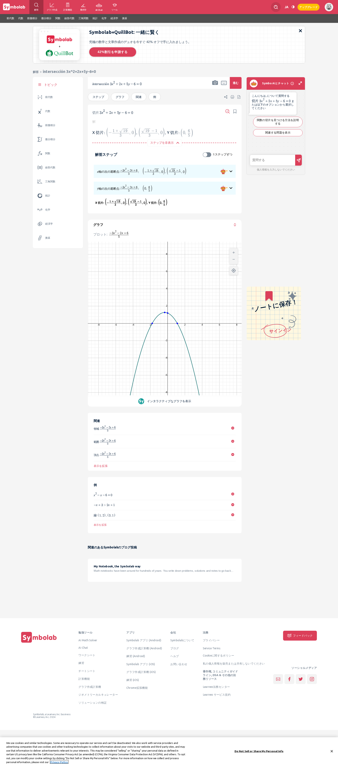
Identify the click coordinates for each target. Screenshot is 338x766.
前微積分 (50, 125)
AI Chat (83, 647)
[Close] (331, 751)
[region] (169, 751)
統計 (47, 195)
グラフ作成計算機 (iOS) (141, 671)
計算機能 (84, 678)
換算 (47, 237)
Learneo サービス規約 (217, 694)
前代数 (49, 97)
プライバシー (211, 640)
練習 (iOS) (132, 679)
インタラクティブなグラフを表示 (169, 401)
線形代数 (50, 167)
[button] (215, 85)
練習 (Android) (135, 655)
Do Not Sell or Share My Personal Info (259, 751)
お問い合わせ (178, 664)
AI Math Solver (87, 640)
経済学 (49, 223)
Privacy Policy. (59, 762)
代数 (47, 111)
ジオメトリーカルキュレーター (98, 694)
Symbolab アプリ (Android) (143, 640)
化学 (47, 209)
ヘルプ (174, 655)
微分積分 (50, 139)
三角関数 (50, 181)
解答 (36, 72)
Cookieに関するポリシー (218, 655)
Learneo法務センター (216, 686)
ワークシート (86, 655)
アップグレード (308, 6)
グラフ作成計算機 (89, 686)
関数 (47, 153)
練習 (81, 662)
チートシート (86, 670)
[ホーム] (39, 642)
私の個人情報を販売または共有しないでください (234, 663)
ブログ (174, 648)
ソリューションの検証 (92, 702)
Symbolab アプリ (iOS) (140, 664)
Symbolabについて (182, 640)
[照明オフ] (293, 7)
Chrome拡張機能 (137, 687)
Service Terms (212, 648)
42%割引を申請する (113, 52)
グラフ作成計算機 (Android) (144, 648)
